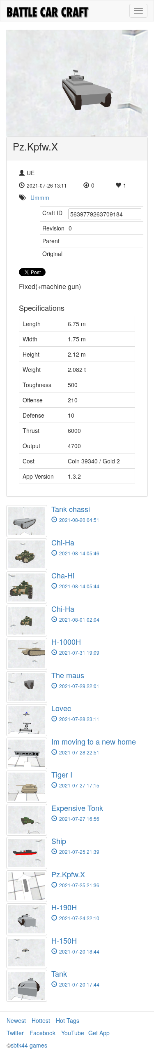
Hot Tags (67, 1020)
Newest (16, 1020)
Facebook (42, 1033)
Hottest (41, 1020)
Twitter (15, 1033)
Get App (99, 1033)
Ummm (39, 197)
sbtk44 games (29, 1045)
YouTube (72, 1033)
